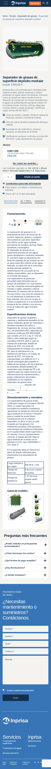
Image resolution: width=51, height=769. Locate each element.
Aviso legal (4, 763)
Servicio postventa (10, 753)
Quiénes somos (34, 741)
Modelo (6, 145)
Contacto (32, 746)
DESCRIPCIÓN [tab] (11, 201)
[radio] (25, 153)
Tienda (12, 16)
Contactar (35, 3)
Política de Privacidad (13, 763)
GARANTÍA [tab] (40, 201)
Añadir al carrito (32, 177)
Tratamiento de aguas (12, 748)
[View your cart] (47, 3)
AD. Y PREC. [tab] (26, 201)
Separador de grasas (27, 16)
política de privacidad (24, 690)
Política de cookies (26, 763)
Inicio (5, 16)
